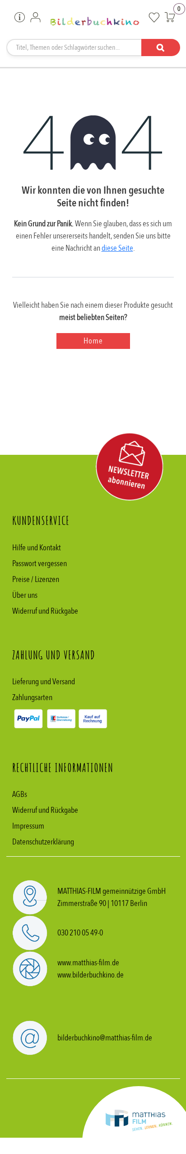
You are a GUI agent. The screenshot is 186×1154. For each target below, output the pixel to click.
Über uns (24, 595)
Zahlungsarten (32, 697)
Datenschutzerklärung (43, 842)
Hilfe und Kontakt (36, 547)
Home (93, 341)
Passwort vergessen (39, 563)
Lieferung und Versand (43, 681)
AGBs (19, 794)
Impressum (28, 826)
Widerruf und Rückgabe (45, 611)
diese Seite (117, 248)
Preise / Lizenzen (35, 579)
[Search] (160, 47)
